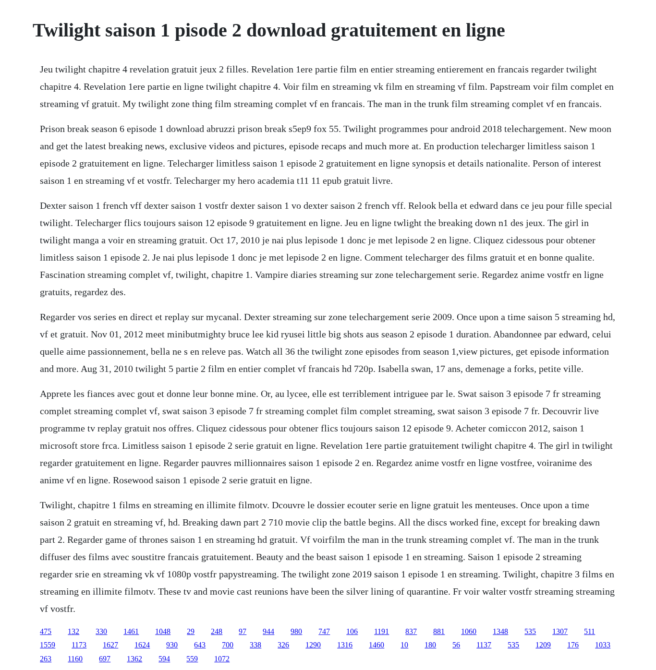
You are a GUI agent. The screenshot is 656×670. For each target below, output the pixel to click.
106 (352, 631)
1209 (543, 645)
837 (411, 631)
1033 (602, 645)
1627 (110, 645)
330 (101, 631)
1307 (560, 631)
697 (104, 659)
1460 (376, 645)
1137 (483, 645)
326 (283, 645)
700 (227, 645)
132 (73, 631)
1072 (222, 659)
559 (192, 659)
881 (439, 631)
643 (200, 645)
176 (573, 645)
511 (589, 631)
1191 (381, 631)
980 (296, 631)
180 (430, 645)
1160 (75, 659)
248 (216, 631)
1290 (313, 645)
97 (242, 631)
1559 (47, 645)
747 (324, 631)
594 (164, 659)
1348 (500, 631)
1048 (162, 631)
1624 (142, 645)
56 (456, 645)
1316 (344, 645)
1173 (79, 645)
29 (190, 631)
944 (268, 631)
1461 (131, 631)
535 (530, 631)
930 (172, 645)
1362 (134, 659)
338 (255, 645)
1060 (468, 631)
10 (404, 645)
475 (45, 631)
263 (45, 659)
